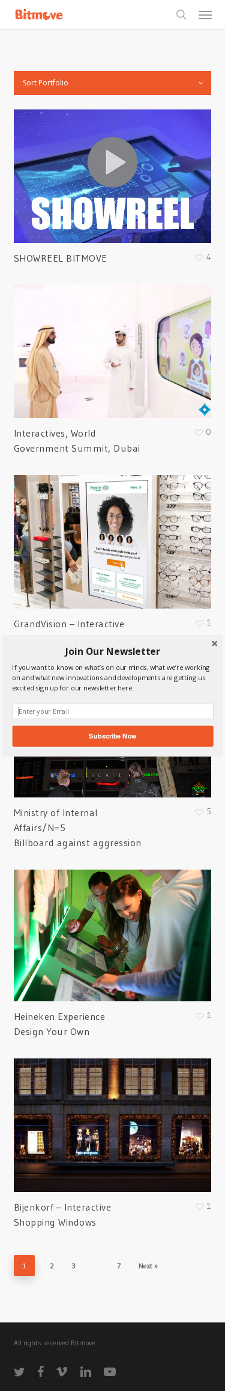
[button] (112, 651)
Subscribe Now (112, 735)
